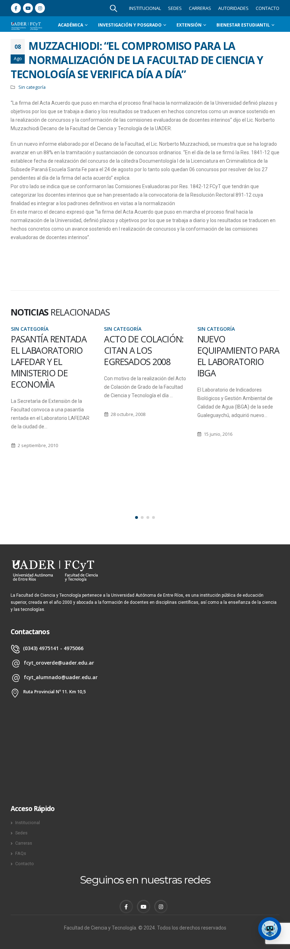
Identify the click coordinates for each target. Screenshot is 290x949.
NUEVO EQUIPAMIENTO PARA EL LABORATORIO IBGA (145, 356)
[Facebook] (16, 8)
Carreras (200, 8)
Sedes (175, 8)
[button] (136, 517)
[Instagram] (40, 8)
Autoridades (233, 8)
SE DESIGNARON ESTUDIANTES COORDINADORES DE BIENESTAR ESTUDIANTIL (237, 361)
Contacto (267, 8)
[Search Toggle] (113, 8)
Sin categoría (32, 87)
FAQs (20, 853)
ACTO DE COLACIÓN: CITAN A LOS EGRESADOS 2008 (50, 350)
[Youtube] (28, 8)
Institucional (145, 8)
